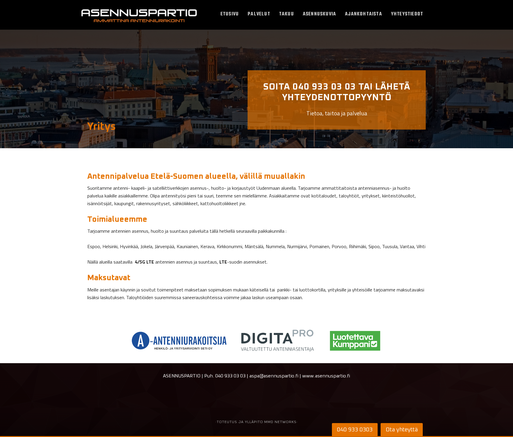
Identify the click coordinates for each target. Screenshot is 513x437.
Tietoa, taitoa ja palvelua (336, 99)
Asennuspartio (139, 16)
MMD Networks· (281, 422)
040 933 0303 (355, 430)
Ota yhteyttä (402, 430)
